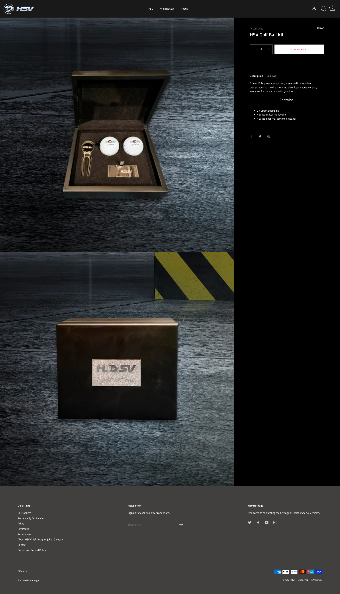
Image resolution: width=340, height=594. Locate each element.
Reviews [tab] (271, 76)
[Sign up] (181, 524)
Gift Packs (23, 529)
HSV (150, 9)
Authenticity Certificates (31, 518)
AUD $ (21, 571)
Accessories (256, 28)
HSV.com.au (316, 580)
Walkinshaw (167, 9)
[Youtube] (266, 522)
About (184, 9)
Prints (21, 523)
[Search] (323, 9)
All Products (24, 513)
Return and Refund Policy (32, 550)
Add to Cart (299, 49)
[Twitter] (249, 522)
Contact (22, 545)
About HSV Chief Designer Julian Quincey (40, 539)
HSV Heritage (32, 580)
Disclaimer (303, 580)
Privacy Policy (288, 580)
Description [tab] (256, 76)
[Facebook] (258, 522)
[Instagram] (275, 522)
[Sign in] (315, 9)
